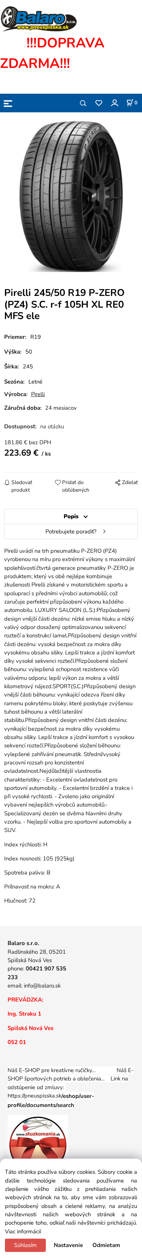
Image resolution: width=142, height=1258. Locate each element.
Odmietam (106, 1245)
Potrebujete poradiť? (71, 531)
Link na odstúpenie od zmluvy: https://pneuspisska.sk (68, 1091)
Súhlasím (25, 1245)
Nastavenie (68, 1245)
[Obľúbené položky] (98, 103)
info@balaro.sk (42, 985)
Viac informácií (23, 1231)
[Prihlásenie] (114, 102)
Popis (71, 516)
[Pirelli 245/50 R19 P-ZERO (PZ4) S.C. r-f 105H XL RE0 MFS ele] (71, 196)
